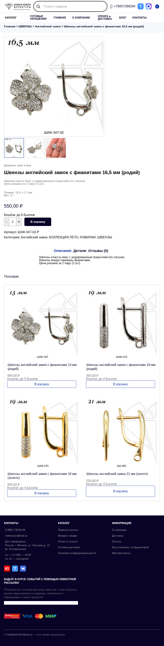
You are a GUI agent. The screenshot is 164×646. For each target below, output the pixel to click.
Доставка (117, 535)
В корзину (37, 221)
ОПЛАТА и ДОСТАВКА (105, 17)
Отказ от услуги (67, 541)
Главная (9, 26)
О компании (119, 529)
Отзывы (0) (98, 251)
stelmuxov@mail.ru (16, 535)
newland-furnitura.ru (19, 634)
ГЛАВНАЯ (60, 17)
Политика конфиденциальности (77, 553)
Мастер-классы (121, 553)
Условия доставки (69, 547)
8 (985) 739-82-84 (15, 529)
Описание (62, 251)
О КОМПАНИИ (81, 17)
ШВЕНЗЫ (25, 26)
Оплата (116, 541)
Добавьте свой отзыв (17, 165)
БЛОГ (122, 17)
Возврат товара (67, 535)
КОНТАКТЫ (139, 17)
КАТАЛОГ (11, 17)
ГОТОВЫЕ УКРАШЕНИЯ (38, 17)
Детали (79, 251)
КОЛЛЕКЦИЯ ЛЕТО (63, 237)
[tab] (62, 251)
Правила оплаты (68, 529)
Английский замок (48, 26)
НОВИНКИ (88, 237)
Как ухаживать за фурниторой (130, 547)
